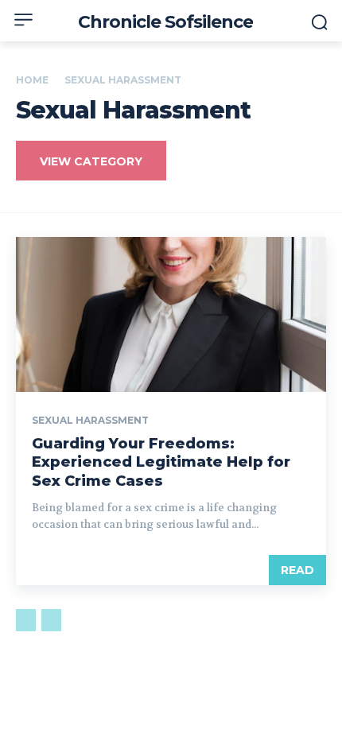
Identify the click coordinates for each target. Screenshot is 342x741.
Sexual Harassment (90, 420)
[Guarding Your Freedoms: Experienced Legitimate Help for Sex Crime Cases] (171, 314)
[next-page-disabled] (51, 620)
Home (32, 80)
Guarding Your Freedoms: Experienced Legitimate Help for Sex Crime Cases (161, 462)
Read (297, 570)
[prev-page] (26, 620)
